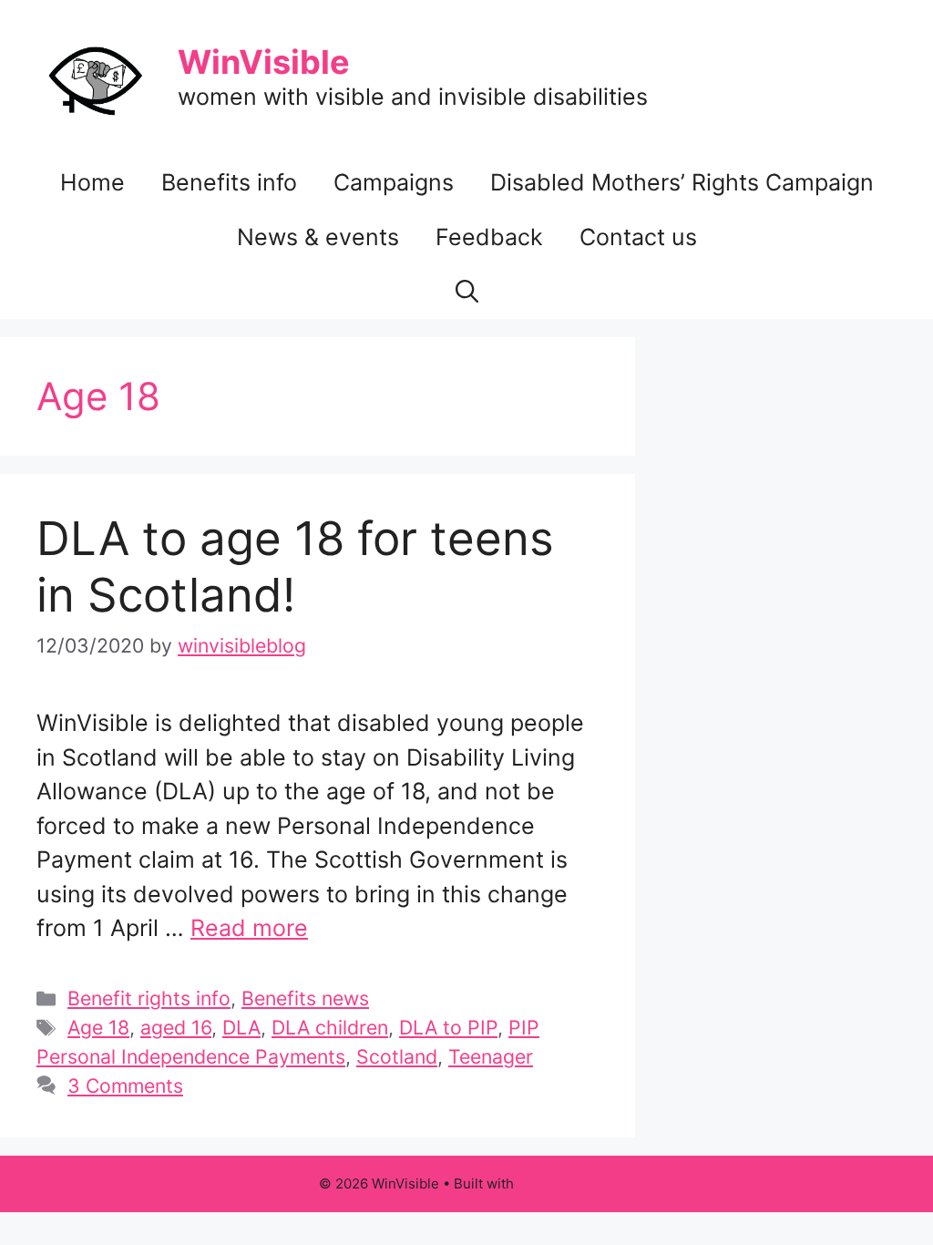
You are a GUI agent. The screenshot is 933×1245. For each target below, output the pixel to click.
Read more (249, 927)
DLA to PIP (448, 1027)
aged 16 (175, 1027)
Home (92, 182)
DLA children (330, 1027)
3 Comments (125, 1085)
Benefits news (305, 998)
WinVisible (264, 62)
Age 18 (98, 1027)
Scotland (396, 1056)
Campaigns (393, 182)
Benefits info (229, 182)
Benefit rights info (149, 998)
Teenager (490, 1056)
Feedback (489, 237)
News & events (318, 237)
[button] (467, 291)
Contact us (638, 237)
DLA (241, 1027)
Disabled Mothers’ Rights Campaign (682, 182)
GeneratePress (566, 1183)
